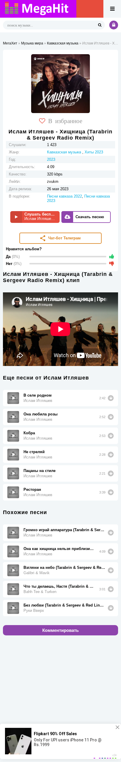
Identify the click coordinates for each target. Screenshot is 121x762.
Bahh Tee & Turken (39, 591)
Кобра (29, 433)
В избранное (65, 120)
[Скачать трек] (111, 398)
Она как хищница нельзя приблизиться (59, 548)
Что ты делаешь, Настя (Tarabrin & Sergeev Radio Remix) (59, 586)
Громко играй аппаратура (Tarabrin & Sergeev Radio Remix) (64, 530)
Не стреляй (34, 452)
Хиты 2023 (94, 152)
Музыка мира (32, 43)
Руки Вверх (33, 610)
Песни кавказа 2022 (64, 196)
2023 (51, 159)
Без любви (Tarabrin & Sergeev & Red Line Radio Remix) (64, 605)
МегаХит (10, 43)
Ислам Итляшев (37, 400)
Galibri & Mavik (36, 573)
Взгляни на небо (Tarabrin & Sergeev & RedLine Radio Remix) (64, 567)
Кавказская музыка (62, 43)
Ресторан (32, 489)
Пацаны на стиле (39, 470)
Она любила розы (40, 414)
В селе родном (37, 395)
